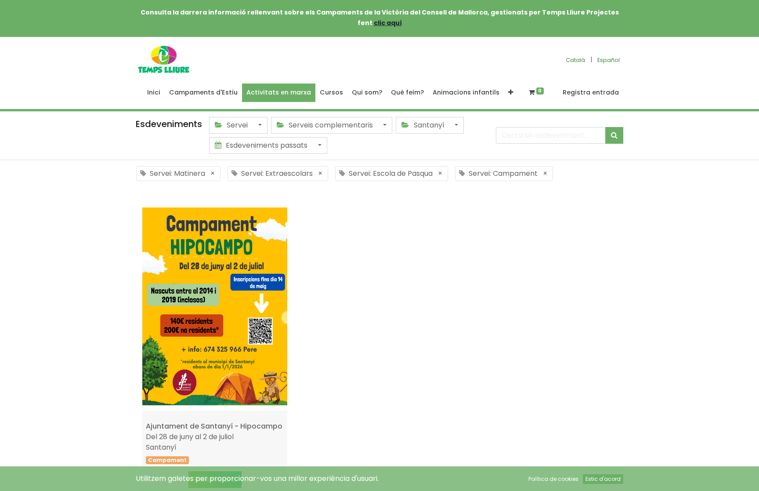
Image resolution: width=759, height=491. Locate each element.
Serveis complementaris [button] (331, 125)
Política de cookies (553, 479)
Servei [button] (237, 125)
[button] (510, 93)
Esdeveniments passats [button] (266, 145)
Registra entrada (591, 92)
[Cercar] (614, 135)
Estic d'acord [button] (603, 479)
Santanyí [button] (429, 125)
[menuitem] (154, 93)
